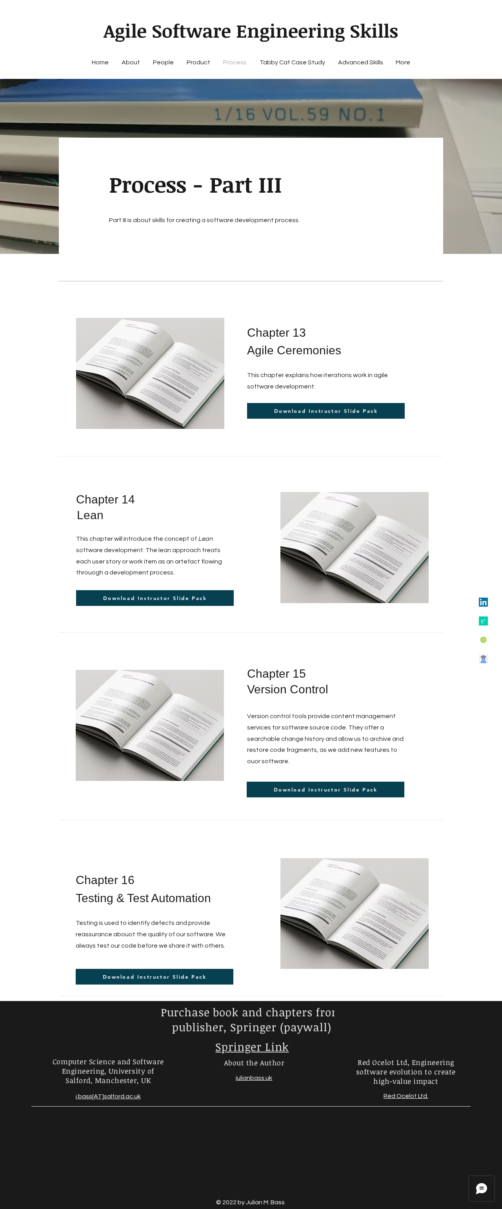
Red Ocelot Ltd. (406, 1096)
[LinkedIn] (483, 602)
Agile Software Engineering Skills (251, 30)
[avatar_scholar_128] (483, 658)
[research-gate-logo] (483, 620)
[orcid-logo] (483, 639)
